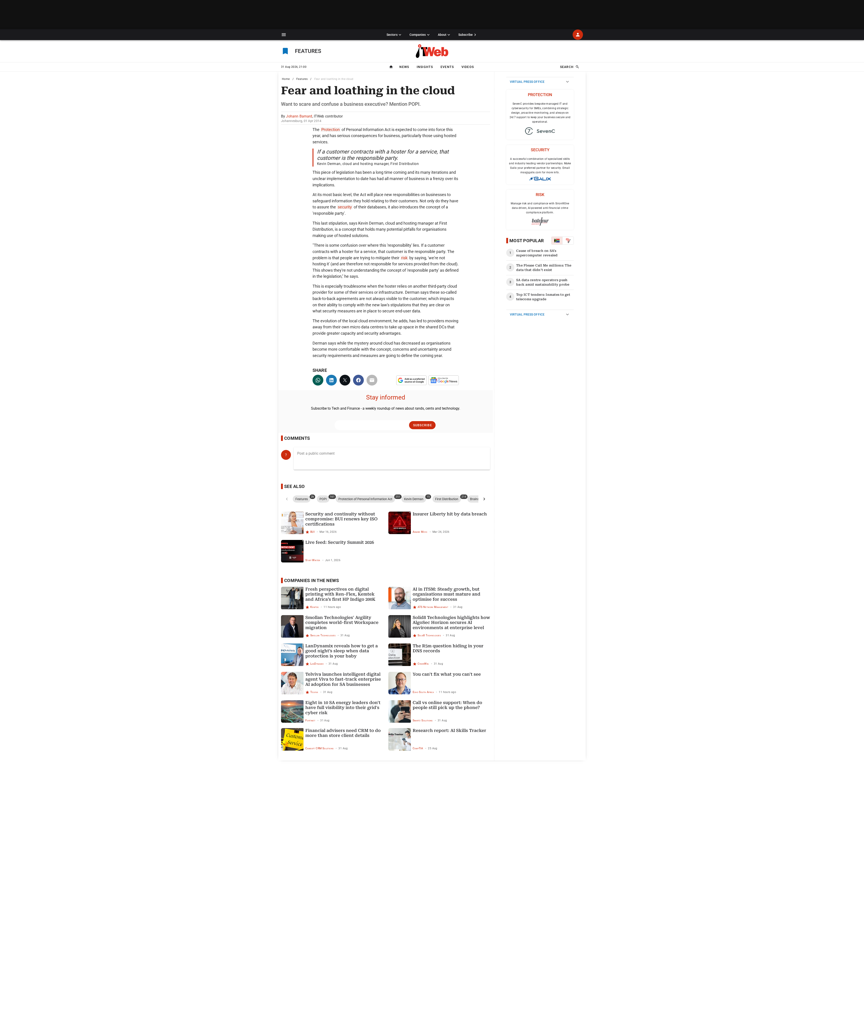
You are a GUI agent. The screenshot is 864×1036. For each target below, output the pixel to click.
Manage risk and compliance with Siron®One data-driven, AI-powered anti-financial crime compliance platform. (540, 208)
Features (302, 79)
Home (286, 79)
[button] (283, 34)
